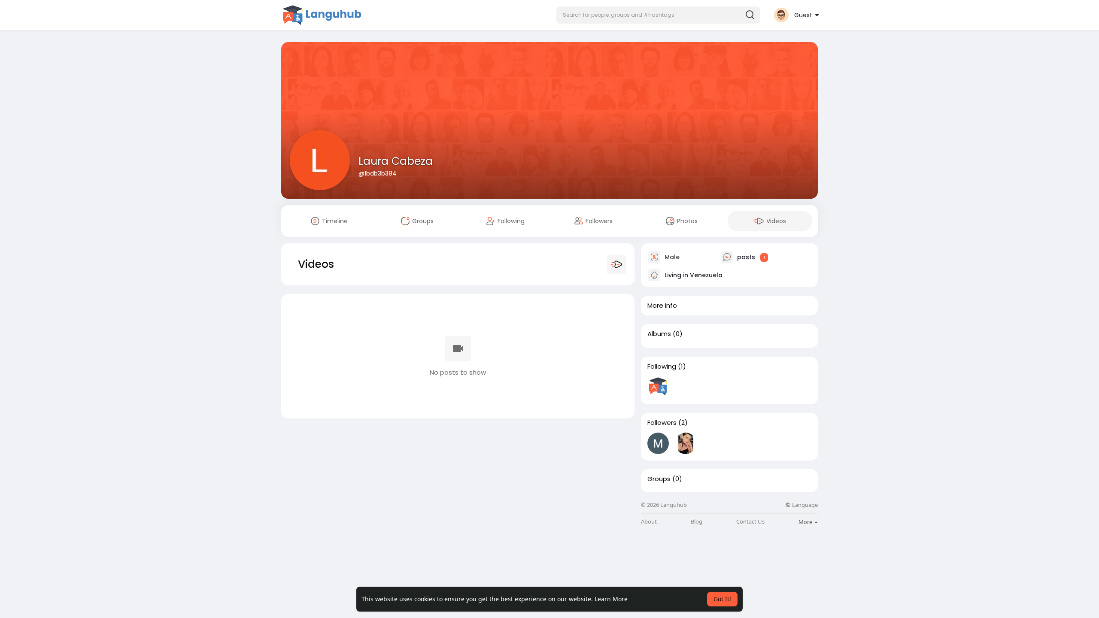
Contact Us (750, 521)
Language (804, 505)
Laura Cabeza (395, 161)
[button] (658, 15)
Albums (659, 333)
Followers (662, 422)
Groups (659, 479)
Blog (696, 521)
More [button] (806, 522)
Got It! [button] (722, 599)
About (649, 521)
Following (661, 366)
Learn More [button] (611, 599)
